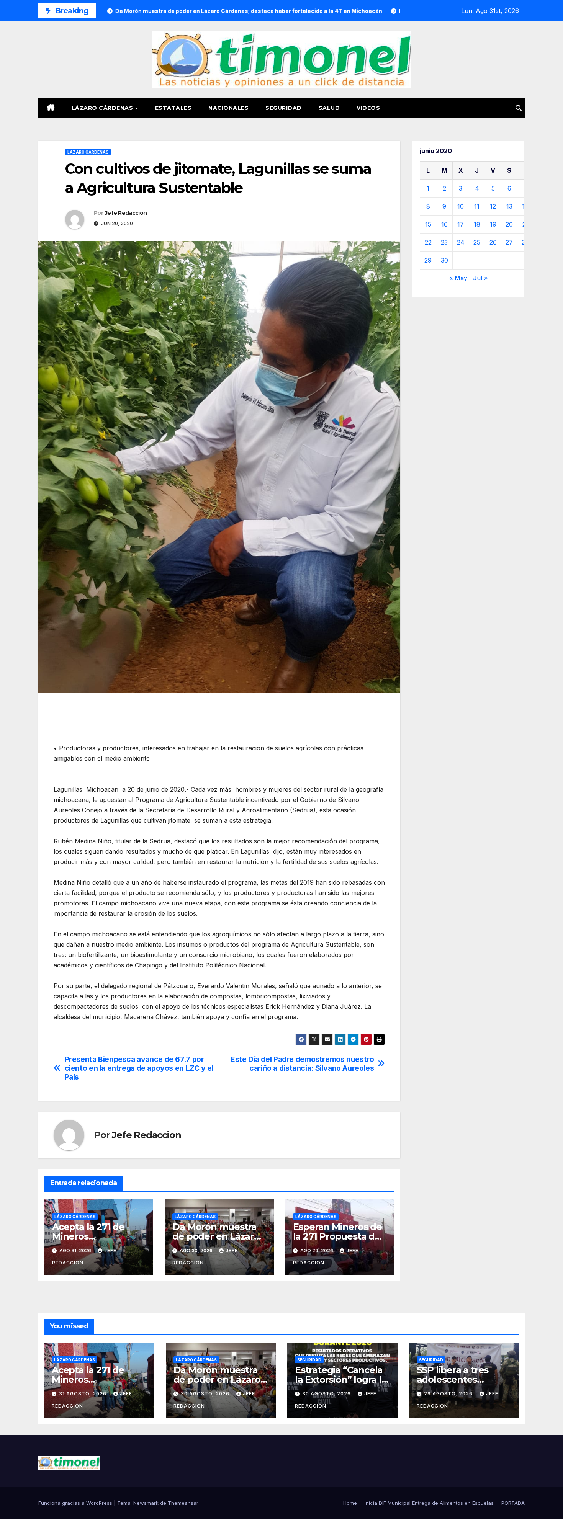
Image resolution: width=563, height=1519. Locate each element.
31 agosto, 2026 (83, 1393)
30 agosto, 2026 (206, 1393)
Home (350, 1503)
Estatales (173, 108)
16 (444, 224)
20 (509, 224)
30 (444, 260)
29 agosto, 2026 (449, 1393)
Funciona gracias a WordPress (76, 1503)
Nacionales (228, 108)
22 (428, 242)
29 (428, 260)
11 (477, 206)
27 (509, 242)
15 (428, 224)
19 (493, 224)
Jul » (480, 278)
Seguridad (283, 108)
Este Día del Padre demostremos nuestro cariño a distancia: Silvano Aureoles (302, 1064)
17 (460, 224)
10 (460, 206)
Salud (329, 108)
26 (493, 242)
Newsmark (146, 1503)
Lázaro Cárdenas (103, 108)
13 (509, 206)
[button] (519, 108)
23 (444, 242)
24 (461, 242)
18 (477, 224)
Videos (368, 108)
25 (476, 242)
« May (458, 278)
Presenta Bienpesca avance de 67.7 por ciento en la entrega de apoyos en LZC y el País (139, 1068)
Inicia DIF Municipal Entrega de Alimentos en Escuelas (429, 1503)
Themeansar (183, 1503)
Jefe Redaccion (126, 212)
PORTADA (513, 1503)
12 (493, 206)
